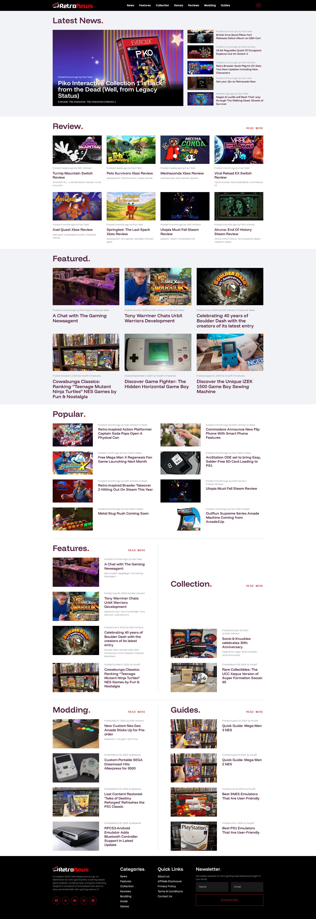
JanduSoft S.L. (60, 182)
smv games (127, 238)
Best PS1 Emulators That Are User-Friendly (241, 830)
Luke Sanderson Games (81, 182)
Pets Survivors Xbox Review (130, 173)
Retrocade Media (240, 182)
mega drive (228, 651)
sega (237, 651)
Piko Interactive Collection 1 (101, 101)
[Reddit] (93, 900)
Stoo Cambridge (129, 611)
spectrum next (111, 611)
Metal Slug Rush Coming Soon (123, 513)
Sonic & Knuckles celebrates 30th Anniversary (236, 642)
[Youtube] (75, 900)
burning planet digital (249, 238)
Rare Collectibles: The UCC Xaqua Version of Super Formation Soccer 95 (242, 675)
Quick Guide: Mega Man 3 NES (242, 727)
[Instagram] (84, 900)
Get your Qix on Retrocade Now (236, 81)
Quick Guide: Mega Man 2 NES (242, 762)
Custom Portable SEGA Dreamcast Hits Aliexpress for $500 (123, 764)
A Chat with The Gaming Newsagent (80, 318)
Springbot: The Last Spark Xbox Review (128, 231)
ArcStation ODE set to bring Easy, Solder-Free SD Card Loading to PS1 (233, 461)
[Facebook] (56, 900)
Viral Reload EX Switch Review (233, 175)
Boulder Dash (111, 649)
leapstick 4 (110, 739)
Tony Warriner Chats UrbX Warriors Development (154, 318)
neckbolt (219, 242)
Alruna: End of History (225, 238)
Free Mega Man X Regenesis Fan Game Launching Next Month (125, 459)
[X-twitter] (65, 900)
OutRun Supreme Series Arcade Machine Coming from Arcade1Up (232, 517)
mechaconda (167, 178)
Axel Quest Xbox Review (73, 229)
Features (145, 5)
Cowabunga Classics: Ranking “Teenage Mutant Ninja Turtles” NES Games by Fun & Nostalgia (85, 388)
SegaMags (123, 573)
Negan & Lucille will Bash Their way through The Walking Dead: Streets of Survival (239, 100)
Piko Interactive (77, 101)
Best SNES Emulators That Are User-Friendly (241, 796)
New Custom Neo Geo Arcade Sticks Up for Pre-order (124, 729)
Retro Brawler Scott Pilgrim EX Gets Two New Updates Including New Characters (238, 69)
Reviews (193, 5)
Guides (225, 5)
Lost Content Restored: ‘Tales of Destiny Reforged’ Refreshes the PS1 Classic (124, 800)
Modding (210, 5)
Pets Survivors (128, 178)
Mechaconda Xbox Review (182, 173)
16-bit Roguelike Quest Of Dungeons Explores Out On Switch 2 (238, 52)
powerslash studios (75, 234)
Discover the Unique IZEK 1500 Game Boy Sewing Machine (225, 386)
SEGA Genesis (249, 651)
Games (178, 5)
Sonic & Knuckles (231, 655)
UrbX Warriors (122, 614)
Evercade (63, 101)
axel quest (58, 234)
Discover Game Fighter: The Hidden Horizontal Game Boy (157, 383)
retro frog (132, 739)
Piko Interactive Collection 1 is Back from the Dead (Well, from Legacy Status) (110, 89)
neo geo (121, 739)
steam (174, 238)
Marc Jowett (110, 573)
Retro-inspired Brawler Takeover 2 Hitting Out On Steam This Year (125, 487)
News (130, 5)
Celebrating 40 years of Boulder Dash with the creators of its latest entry (225, 321)
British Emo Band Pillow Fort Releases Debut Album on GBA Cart (238, 36)
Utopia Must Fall (187, 238)
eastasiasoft (113, 178)
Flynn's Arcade (221, 182)
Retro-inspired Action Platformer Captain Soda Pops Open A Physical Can (125, 433)
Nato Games (182, 178)
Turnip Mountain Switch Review (73, 175)
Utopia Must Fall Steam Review (179, 231)
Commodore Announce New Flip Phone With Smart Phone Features (233, 433)
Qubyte (194, 178)
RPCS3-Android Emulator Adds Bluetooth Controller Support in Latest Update (121, 836)
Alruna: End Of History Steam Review (233, 231)
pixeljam (164, 238)
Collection (162, 5)
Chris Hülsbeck (126, 653)
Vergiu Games (145, 178)
